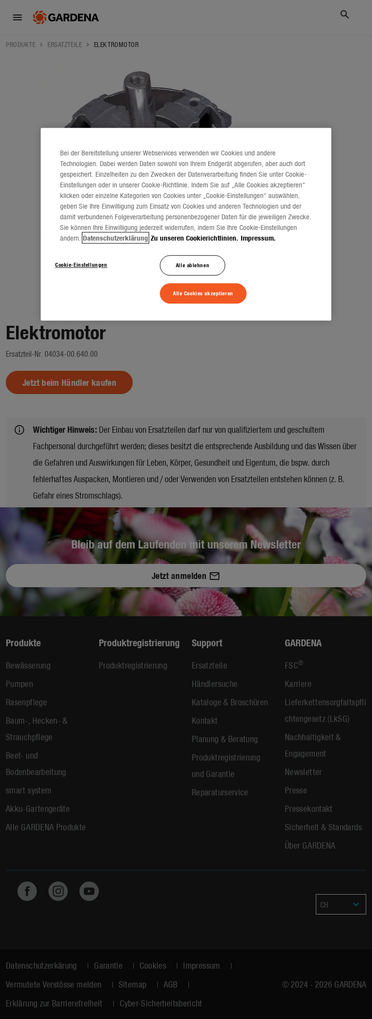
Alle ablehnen (192, 265)
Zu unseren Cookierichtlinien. (194, 238)
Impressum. (258, 238)
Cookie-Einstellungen (81, 264)
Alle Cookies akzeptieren (203, 293)
